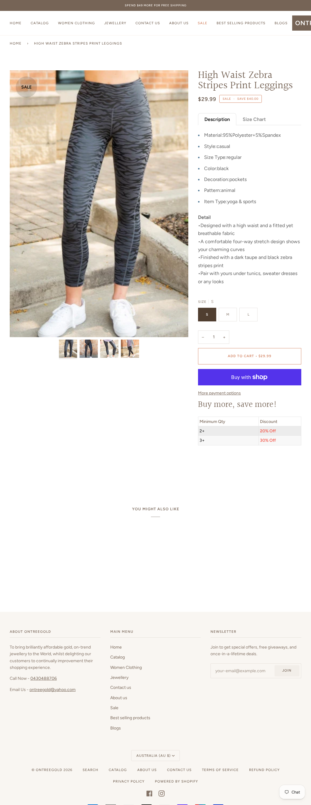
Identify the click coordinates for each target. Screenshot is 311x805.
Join (287, 670)
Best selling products (130, 717)
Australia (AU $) (153, 755)
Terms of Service (220, 770)
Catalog (117, 657)
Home (16, 43)
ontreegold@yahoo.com (52, 689)
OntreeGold (49, 770)
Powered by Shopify (176, 781)
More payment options (219, 393)
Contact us (120, 687)
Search (90, 770)
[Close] (200, 383)
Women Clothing (126, 667)
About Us (147, 770)
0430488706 (43, 678)
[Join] (191, 416)
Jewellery (119, 677)
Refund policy (264, 770)
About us (118, 697)
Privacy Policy (129, 781)
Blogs (115, 728)
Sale (114, 707)
